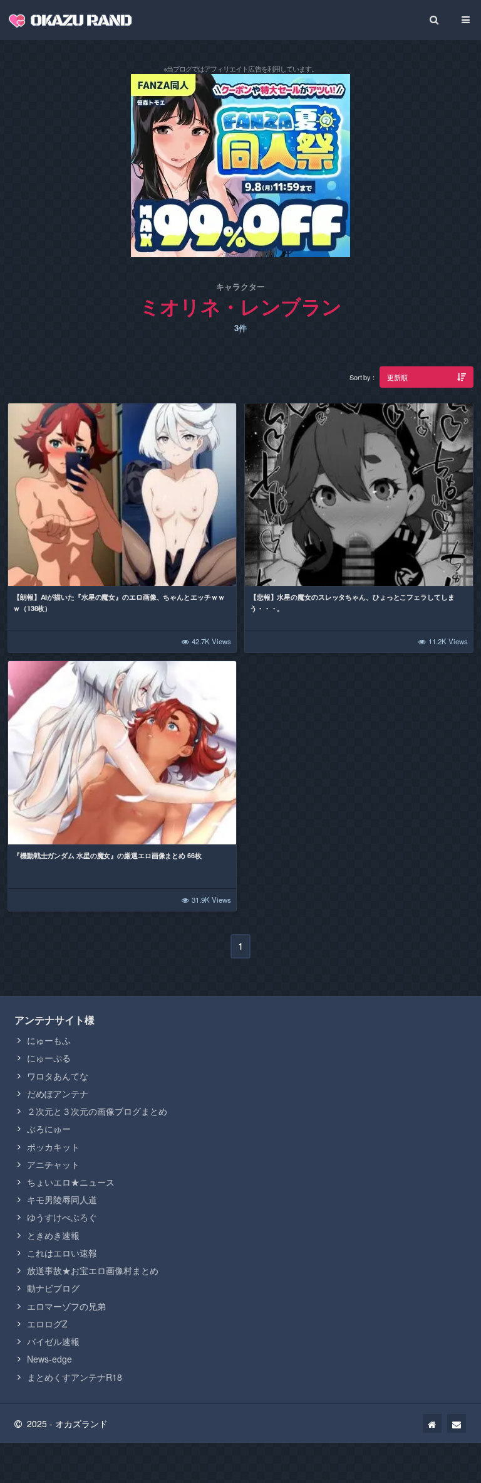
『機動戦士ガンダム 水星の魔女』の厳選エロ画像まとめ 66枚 (107, 855)
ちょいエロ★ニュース (71, 1182)
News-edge (49, 1359)
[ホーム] (432, 1423)
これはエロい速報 (62, 1252)
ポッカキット (53, 1146)
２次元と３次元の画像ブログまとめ (97, 1111)
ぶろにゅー (49, 1128)
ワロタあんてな (57, 1076)
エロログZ (47, 1323)
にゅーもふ (49, 1040)
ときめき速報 (53, 1235)
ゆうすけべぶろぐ (62, 1217)
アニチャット (53, 1164)
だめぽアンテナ (57, 1093)
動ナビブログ (53, 1288)
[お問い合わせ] (456, 1423)
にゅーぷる (49, 1057)
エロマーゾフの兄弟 (66, 1306)
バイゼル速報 (53, 1341)
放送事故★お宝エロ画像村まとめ (92, 1270)
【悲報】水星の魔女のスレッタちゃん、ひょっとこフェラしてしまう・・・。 (352, 602)
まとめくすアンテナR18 (74, 1377)
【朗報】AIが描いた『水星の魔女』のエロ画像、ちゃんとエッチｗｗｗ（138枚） (118, 602)
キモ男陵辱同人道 (62, 1199)
